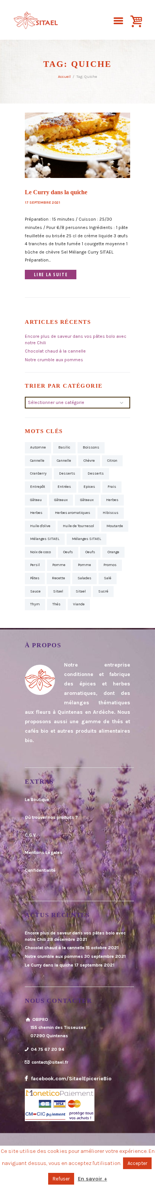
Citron (112, 460)
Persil (35, 565)
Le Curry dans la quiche (56, 192)
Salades (84, 578)
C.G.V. (31, 835)
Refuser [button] (61, 1179)
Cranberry (38, 473)
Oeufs (68, 552)
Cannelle (37, 460)
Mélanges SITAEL (44, 539)
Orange (113, 552)
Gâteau (36, 500)
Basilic (64, 447)
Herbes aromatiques (72, 512)
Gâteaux (61, 500)
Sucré (103, 591)
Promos (110, 565)
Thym (35, 604)
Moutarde (114, 526)
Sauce (35, 591)
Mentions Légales (43, 852)
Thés (56, 604)
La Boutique (37, 799)
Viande (79, 604)
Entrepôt (37, 486)
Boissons (91, 447)
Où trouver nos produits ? (51, 817)
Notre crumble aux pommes (54, 359)
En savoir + (92, 1179)
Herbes (112, 500)
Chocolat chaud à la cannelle (55, 351)
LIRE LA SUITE (50, 274)
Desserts (67, 473)
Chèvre (89, 460)
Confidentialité (40, 870)
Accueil (64, 76)
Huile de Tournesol (78, 526)
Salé (107, 578)
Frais (112, 486)
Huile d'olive (40, 526)
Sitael (58, 591)
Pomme (58, 565)
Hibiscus (111, 512)
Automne (38, 447)
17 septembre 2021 (42, 202)
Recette (58, 578)
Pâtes (35, 578)
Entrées (64, 486)
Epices (89, 486)
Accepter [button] (137, 1163)
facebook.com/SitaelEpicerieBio (70, 1078)
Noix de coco (40, 552)
